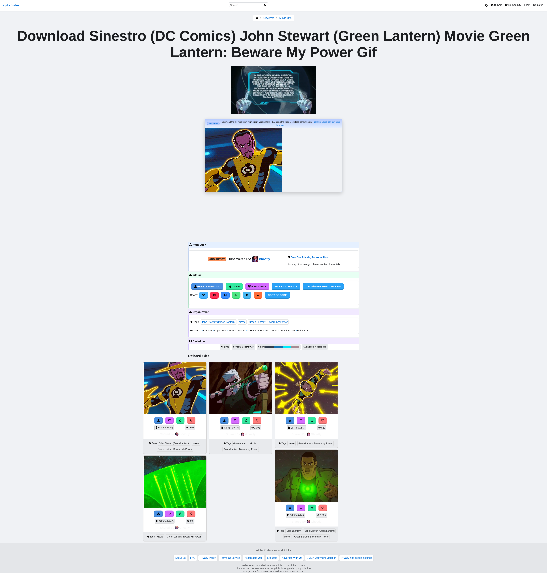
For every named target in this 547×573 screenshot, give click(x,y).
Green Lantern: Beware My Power (268, 322)
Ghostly (264, 259)
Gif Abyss (268, 18)
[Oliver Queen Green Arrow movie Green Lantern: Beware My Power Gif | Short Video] (240, 413)
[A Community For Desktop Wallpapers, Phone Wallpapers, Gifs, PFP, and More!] (257, 18)
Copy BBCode (277, 295)
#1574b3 (278, 347)
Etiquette (272, 557)
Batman (207, 330)
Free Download (208, 286)
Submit (497, 5)
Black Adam (287, 330)
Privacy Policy (208, 557)
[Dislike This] (191, 420)
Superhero (220, 330)
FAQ (192, 557)
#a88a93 (295, 347)
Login (527, 5)
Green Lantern (255, 330)
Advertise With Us (292, 557)
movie (242, 322)
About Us (180, 557)
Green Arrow (239, 443)
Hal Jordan (302, 330)
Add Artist (217, 259)
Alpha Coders (11, 5)
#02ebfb (287, 347)
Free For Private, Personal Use (309, 257)
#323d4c (269, 347)
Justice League (236, 330)
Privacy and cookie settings (356, 557)
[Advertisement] (273, 216)
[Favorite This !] (169, 420)
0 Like (235, 286)
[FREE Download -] (158, 420)
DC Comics (272, 330)
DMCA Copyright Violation (321, 557)
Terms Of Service (230, 557)
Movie (196, 443)
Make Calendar (286, 286)
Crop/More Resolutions (323, 286)
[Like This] (180, 420)
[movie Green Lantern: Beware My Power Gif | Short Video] (174, 506)
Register (538, 5)
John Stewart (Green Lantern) (218, 322)
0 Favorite (258, 286)
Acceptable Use (254, 557)
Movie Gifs (285, 18)
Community (514, 5)
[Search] (265, 5)
